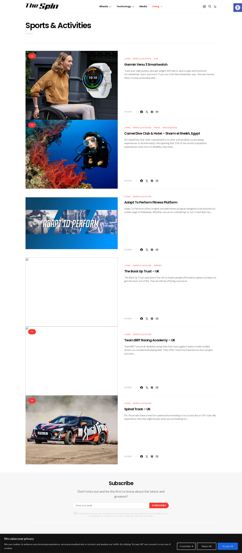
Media (143, 6)
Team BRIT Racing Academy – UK (149, 340)
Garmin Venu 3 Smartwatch (145, 64)
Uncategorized (169, 127)
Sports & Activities (142, 59)
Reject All (207, 546)
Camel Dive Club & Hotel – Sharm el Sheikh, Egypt (162, 133)
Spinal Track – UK (137, 409)
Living (155, 6)
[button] (237, 7)
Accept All (227, 546)
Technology (124, 6)
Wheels (103, 6)
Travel (157, 127)
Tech (156, 59)
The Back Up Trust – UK (141, 271)
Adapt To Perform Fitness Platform (150, 202)
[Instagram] (204, 6)
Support (158, 265)
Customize (185, 546)
